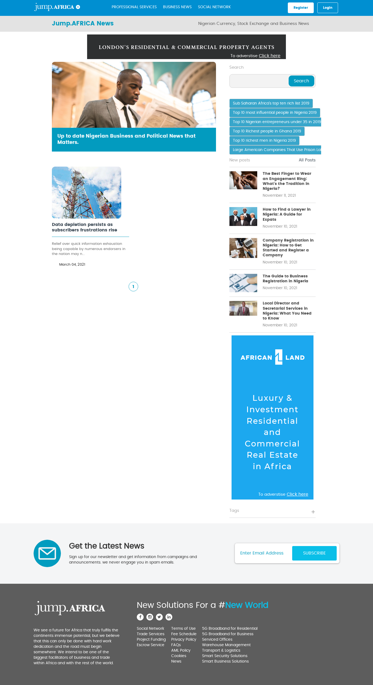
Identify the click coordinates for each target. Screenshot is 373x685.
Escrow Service (150, 645)
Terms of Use (183, 629)
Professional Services (134, 7)
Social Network (214, 7)
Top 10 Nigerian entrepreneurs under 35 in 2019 (277, 122)
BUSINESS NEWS (177, 7)
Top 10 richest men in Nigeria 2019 (264, 141)
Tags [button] (234, 511)
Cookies (178, 656)
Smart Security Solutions (224, 656)
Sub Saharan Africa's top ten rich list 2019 (271, 103)
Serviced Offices (217, 640)
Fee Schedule (184, 634)
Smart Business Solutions (225, 661)
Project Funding (151, 640)
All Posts (307, 160)
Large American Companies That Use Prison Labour (281, 150)
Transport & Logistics (221, 650)
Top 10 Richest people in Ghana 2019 (267, 131)
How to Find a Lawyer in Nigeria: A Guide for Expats (287, 214)
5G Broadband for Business (227, 634)
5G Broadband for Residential (229, 629)
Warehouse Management (226, 645)
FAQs (176, 645)
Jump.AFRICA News (83, 24)
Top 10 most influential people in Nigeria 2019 (275, 113)
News (176, 661)
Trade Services (150, 634)
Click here (269, 56)
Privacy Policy (183, 640)
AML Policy (181, 650)
